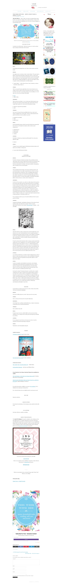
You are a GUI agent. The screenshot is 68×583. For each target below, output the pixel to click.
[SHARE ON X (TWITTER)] (15, 546)
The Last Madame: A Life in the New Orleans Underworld (23, 376)
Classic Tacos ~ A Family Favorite (19, 481)
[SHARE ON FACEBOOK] (20, 546)
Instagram (27, 462)
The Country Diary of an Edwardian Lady (20, 364)
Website (14, 571)
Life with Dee (34, 5)
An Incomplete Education (17, 367)
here (29, 41)
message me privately (23, 425)
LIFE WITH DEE (26, 458)
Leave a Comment (22, 16)
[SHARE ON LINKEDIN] (31, 546)
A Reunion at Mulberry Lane (18, 334)
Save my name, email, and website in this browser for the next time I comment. (23, 575)
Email (14, 568)
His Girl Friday (30, 205)
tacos (14, 95)
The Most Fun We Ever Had (18, 357)
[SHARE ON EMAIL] (37, 546)
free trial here (32, 386)
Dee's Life (16, 549)
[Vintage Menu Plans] (49, 84)
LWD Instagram (26, 464)
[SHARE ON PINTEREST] (26, 546)
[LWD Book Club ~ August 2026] (49, 65)
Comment (14, 558)
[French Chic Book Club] (49, 75)
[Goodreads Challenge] (49, 133)
